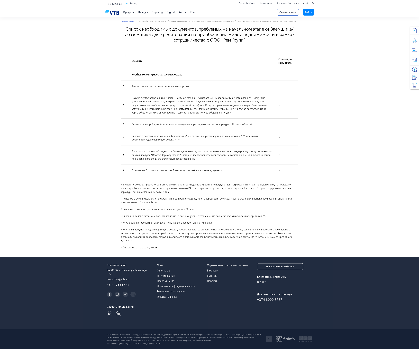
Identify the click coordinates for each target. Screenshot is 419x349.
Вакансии (212, 270)
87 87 (261, 282)
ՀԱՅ (305, 3)
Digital (171, 12)
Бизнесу (133, 3)
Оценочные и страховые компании (227, 265)
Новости (212, 281)
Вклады (143, 12)
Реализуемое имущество (171, 291)
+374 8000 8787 (269, 299)
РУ (313, 3)
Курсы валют (266, 3)
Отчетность (163, 270)
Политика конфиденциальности (176, 286)
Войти (308, 12)
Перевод (157, 12)
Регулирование (166, 275)
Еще (192, 12)
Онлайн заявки (287, 12)
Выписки (212, 275)
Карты (182, 12)
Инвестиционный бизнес (280, 266)
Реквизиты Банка (167, 296)
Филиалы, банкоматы (288, 3)
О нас (160, 265)
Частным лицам (115, 3)
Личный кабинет (247, 3)
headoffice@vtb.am (118, 279)
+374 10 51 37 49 (118, 284)
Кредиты (128, 12)
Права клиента (165, 281)
